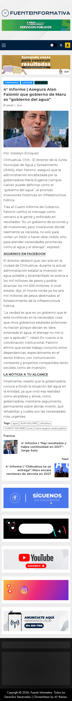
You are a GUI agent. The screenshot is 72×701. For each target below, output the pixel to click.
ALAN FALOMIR (29, 423)
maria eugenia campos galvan (50, 428)
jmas (30, 428)
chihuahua (45, 423)
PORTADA (41, 82)
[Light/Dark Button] (53, 45)
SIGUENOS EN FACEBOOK (24, 254)
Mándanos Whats (67, 45)
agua (15, 423)
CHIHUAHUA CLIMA (36, 668)
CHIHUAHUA (12, 82)
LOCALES (27, 82)
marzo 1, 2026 (14, 105)
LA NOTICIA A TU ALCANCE (25, 374)
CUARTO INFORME (15, 428)
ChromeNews (42, 697)
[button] (4, 45)
